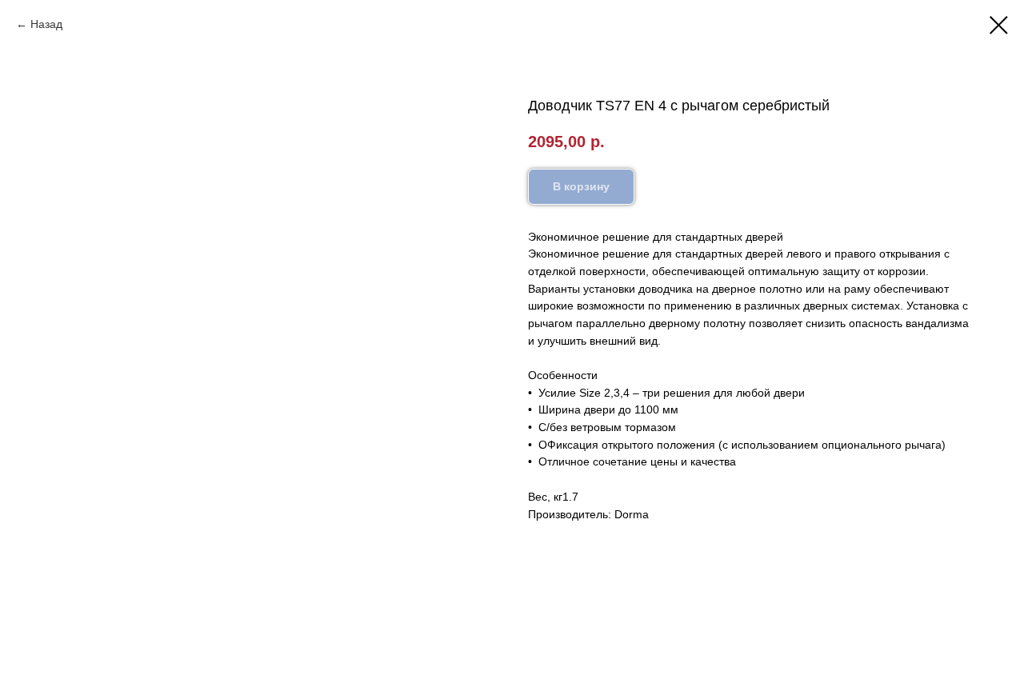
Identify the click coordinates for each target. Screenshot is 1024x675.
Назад (46, 24)
